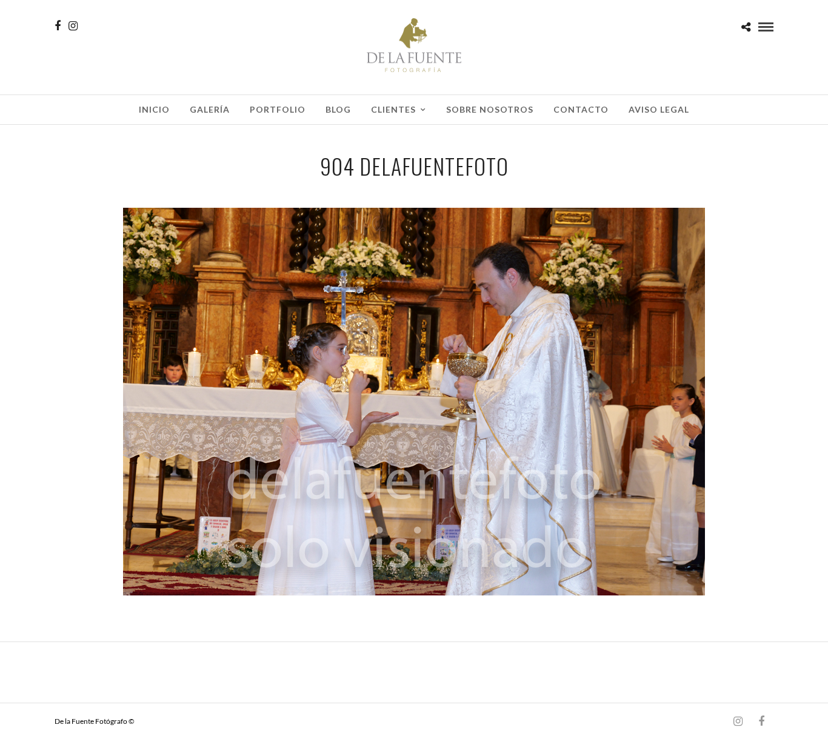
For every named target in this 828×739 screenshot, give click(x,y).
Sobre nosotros (489, 109)
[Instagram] (73, 26)
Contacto (581, 109)
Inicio (154, 109)
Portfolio (277, 109)
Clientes (393, 109)
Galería (210, 109)
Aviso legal (659, 109)
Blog (338, 109)
